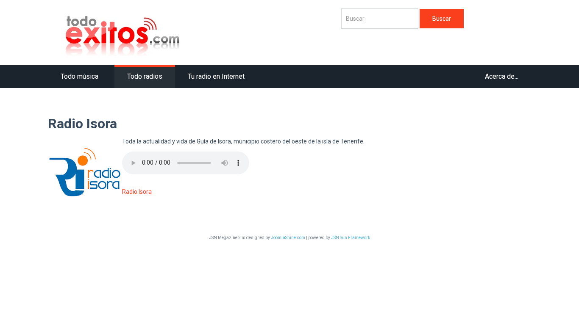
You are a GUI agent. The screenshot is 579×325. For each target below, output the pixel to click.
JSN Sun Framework (350, 237)
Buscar (441, 18)
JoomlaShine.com (288, 237)
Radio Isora (137, 191)
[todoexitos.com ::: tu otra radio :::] (190, 34)
